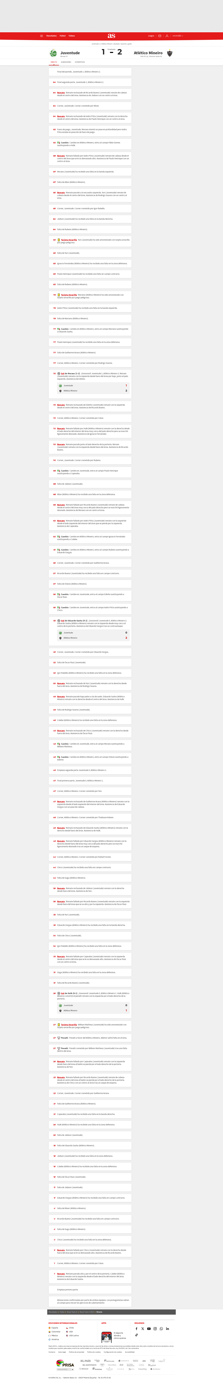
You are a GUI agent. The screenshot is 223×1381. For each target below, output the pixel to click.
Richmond (160, 1365)
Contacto (52, 1352)
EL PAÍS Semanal (130, 1365)
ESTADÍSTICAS (80, 62)
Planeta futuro (139, 1365)
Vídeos (72, 36)
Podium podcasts (97, 1369)
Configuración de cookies (113, 1352)
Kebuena (150, 1365)
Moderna (83, 1368)
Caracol (162, 1360)
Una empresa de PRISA (65, 1363)
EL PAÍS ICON (109, 1369)
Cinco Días (111, 1365)
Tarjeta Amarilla (69, 239)
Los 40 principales (97, 1360)
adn (152, 1360)
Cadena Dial (121, 1365)
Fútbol (63, 36)
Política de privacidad (76, 1352)
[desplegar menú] (41, 36)
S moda (120, 1369)
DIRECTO (54, 62)
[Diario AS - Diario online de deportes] (111, 36)
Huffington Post (89, 1365)
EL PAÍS (85, 1360)
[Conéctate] (167, 35)
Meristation (142, 1369)
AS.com (144, 1360)
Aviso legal (62, 1352)
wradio (103, 1365)
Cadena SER (135, 1360)
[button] (65, 1369)
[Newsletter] (159, 35)
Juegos (151, 36)
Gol (62, 373)
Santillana (109, 1360)
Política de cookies (94, 1352)
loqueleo (131, 1369)
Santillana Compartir (123, 1360)
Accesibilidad (129, 1352)
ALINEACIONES (66, 62)
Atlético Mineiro (70, 390)
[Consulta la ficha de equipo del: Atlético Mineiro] (60, 391)
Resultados (51, 36)
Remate (61, 92)
